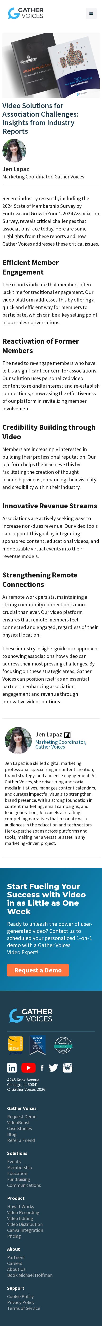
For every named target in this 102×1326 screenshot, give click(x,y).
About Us (16, 1269)
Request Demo (22, 1116)
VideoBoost (18, 1122)
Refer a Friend (21, 1140)
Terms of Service (23, 1308)
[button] (91, 13)
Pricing (14, 1236)
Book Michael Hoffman (30, 1275)
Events (14, 1161)
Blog (12, 1134)
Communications (24, 1185)
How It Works (20, 1206)
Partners (15, 1257)
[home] (24, 13)
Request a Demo (38, 970)
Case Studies (19, 1128)
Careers (14, 1263)
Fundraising (18, 1179)
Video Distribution (25, 1224)
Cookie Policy (20, 1296)
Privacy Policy (20, 1302)
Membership (19, 1167)
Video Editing (20, 1218)
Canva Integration (25, 1230)
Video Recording (23, 1212)
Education (17, 1173)
